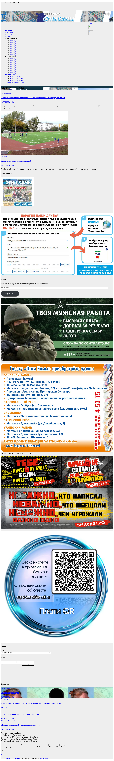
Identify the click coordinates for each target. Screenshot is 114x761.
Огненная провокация (10, 693)
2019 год (13, 41)
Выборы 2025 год (16, 78)
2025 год (13, 53)
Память (3, 710)
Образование (6, 93)
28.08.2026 (5, 697)
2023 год (13, 49)
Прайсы (8, 37)
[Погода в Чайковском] (17, 663)
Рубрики (4, 651)
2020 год (13, 43)
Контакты (9, 33)
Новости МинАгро (8, 720)
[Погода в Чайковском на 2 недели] (28, 665)
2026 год (13, 55)
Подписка (9, 35)
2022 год (13, 47)
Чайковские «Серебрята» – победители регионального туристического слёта (31, 703)
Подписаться (10, 293)
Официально (10, 75)
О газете (8, 31)
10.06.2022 (5, 102)
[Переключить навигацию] (2, 25)
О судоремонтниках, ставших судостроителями (20, 714)
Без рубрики (5, 688)
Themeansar (43, 758)
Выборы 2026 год (16, 80)
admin (11, 102)
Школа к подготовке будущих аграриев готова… (20, 725)
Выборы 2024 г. (16, 76)
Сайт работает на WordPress (11, 758)
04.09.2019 (5, 165)
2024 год (13, 51)
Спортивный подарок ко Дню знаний (16, 161)
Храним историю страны (14, 82)
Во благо (4, 699)
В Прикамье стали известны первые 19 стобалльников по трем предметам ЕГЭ (33, 98)
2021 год (13, 45)
